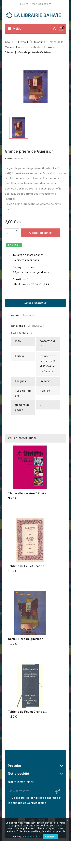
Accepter (50, 836)
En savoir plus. (32, 836)
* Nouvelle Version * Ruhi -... (28, 493)
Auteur (9, 158)
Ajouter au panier (40, 232)
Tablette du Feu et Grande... (27, 566)
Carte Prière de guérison (25, 638)
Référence (18, 325)
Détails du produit (35, 302)
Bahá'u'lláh (21, 158)
